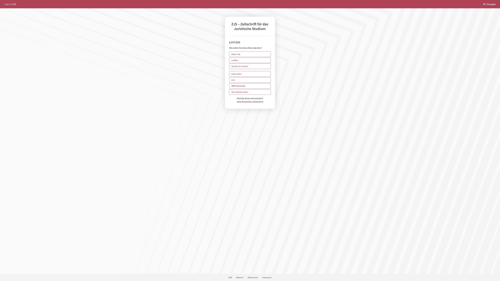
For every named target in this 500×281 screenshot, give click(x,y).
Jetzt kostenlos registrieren (250, 101)
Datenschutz (253, 277)
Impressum (267, 277)
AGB (230, 277)
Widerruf (239, 277)
